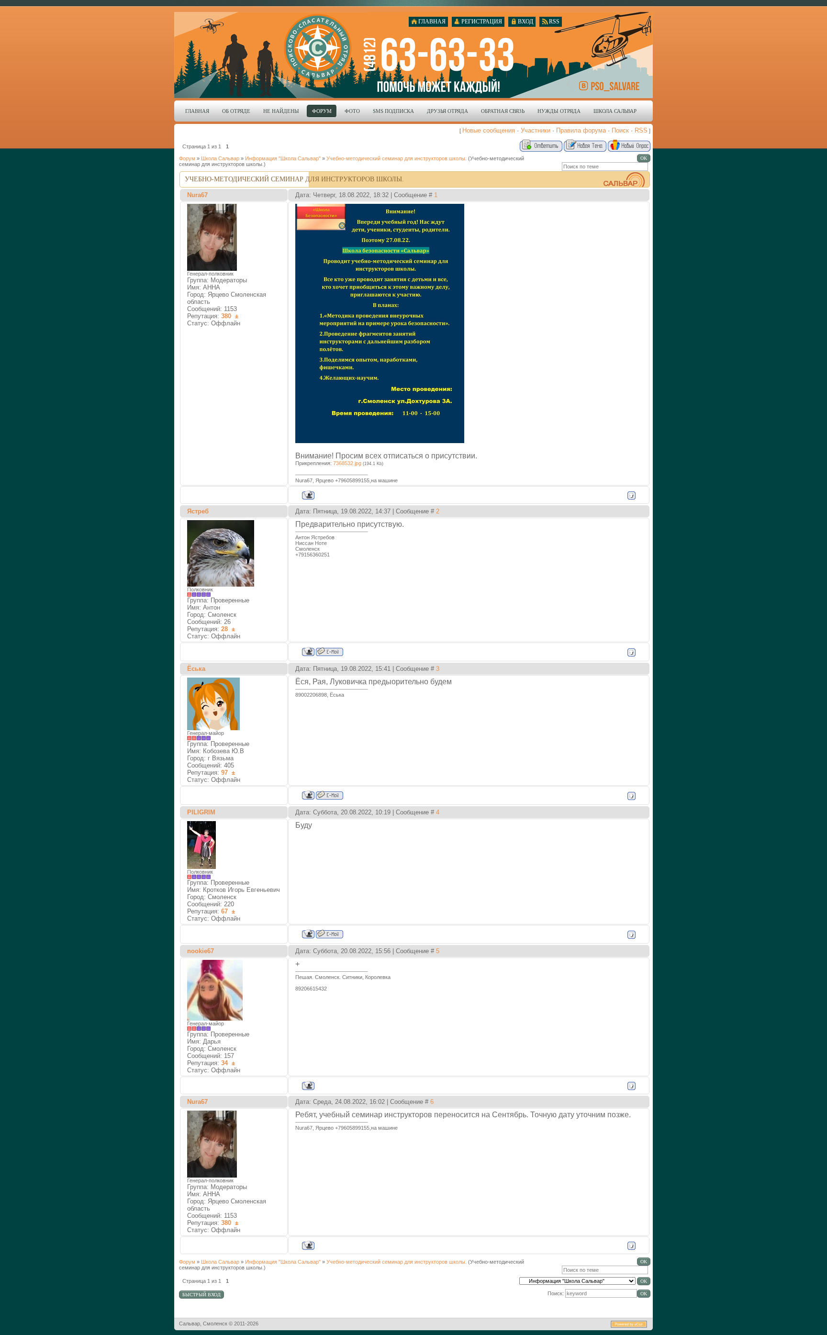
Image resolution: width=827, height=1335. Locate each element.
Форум (187, 158)
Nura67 (197, 195)
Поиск (620, 130)
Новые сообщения (488, 130)
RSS (641, 130)
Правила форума (581, 130)
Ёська (196, 668)
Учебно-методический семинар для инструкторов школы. (396, 158)
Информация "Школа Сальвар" (283, 158)
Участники (535, 130)
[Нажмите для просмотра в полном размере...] (379, 440)
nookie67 (200, 951)
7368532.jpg (347, 463)
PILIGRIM (201, 812)
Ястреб (198, 511)
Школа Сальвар (220, 158)
